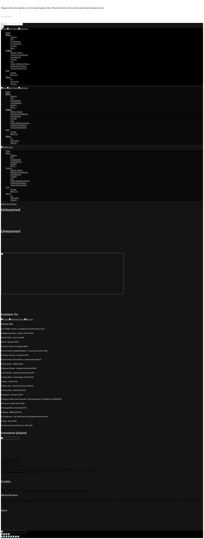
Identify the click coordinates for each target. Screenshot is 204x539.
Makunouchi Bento (9, 204)
